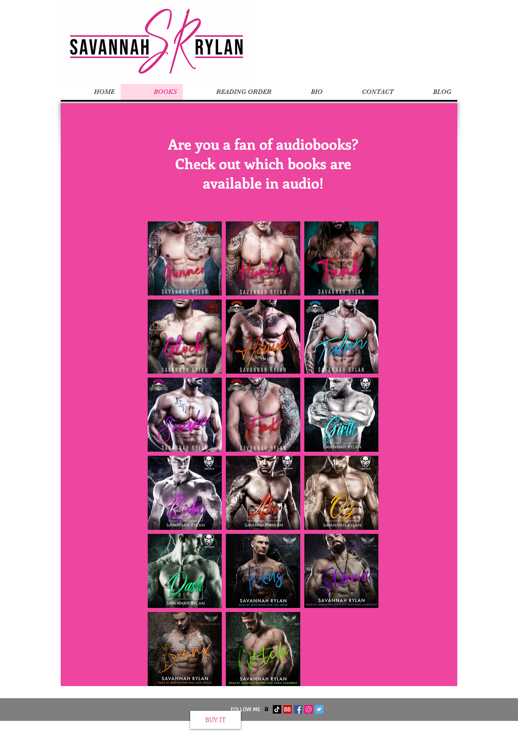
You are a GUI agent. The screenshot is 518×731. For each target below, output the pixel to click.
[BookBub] (287, 709)
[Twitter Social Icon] (319, 709)
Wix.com (309, 726)
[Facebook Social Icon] (298, 709)
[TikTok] (277, 709)
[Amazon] (266, 709)
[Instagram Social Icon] (308, 709)
